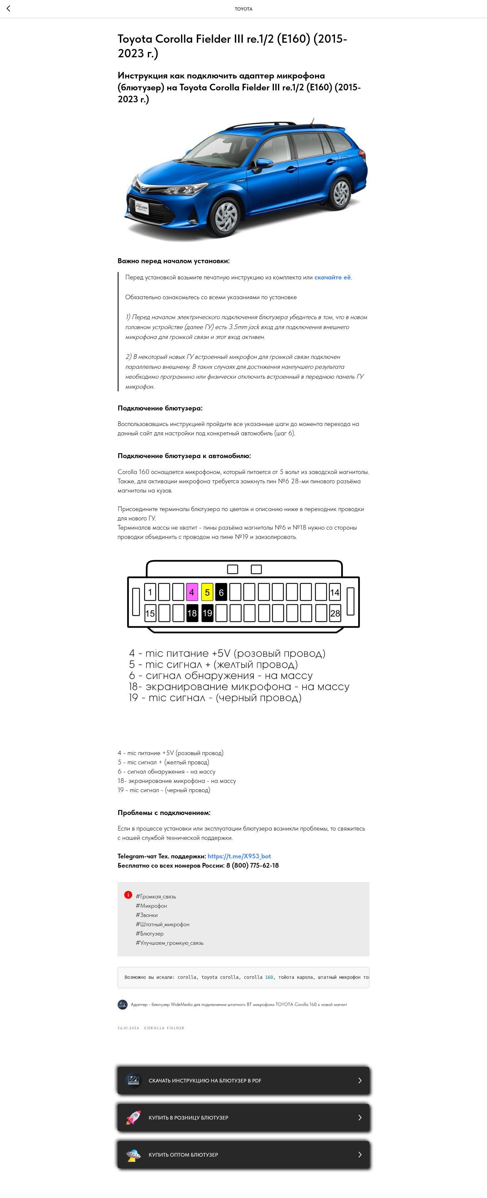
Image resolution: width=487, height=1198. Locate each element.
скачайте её (332, 277)
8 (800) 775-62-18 (252, 865)
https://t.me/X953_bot (239, 856)
